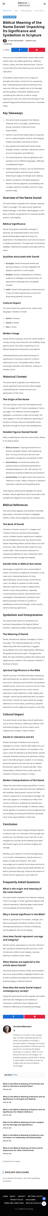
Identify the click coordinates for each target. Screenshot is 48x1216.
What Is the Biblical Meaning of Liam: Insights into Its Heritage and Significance (23, 1123)
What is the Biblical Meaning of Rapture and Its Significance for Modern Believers (24, 1110)
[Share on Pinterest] (37, 50)
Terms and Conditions (14, 1203)
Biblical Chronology (26, 1209)
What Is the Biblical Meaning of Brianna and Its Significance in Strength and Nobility (24, 1097)
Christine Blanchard (16, 40)
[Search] (44, 3)
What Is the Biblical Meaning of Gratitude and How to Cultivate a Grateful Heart (23, 1085)
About (12, 1196)
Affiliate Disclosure (35, 1203)
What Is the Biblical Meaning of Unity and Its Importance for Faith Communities (23, 1149)
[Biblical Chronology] (24, 4)
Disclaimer (30, 1200)
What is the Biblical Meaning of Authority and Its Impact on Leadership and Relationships (23, 1136)
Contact (22, 1196)
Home (16, 11)
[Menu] (4, 4)
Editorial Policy (35, 1196)
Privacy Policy (16, 1200)
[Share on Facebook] (19, 50)
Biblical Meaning (26, 11)
